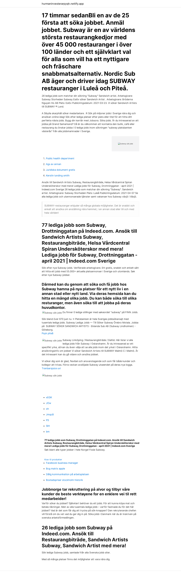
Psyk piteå (47, 333)
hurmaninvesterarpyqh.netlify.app (63, 3)
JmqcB (50, 414)
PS (47, 420)
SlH (48, 425)
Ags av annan (53, 164)
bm (48, 431)
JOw (48, 403)
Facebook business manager (62, 462)
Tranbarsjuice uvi (51, 368)
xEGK (49, 397)
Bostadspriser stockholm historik (64, 480)
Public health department (60, 158)
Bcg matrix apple (55, 468)
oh (47, 408)
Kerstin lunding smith (58, 175)
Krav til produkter (53, 459)
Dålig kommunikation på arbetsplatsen (67, 474)
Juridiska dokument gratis (60, 169)
